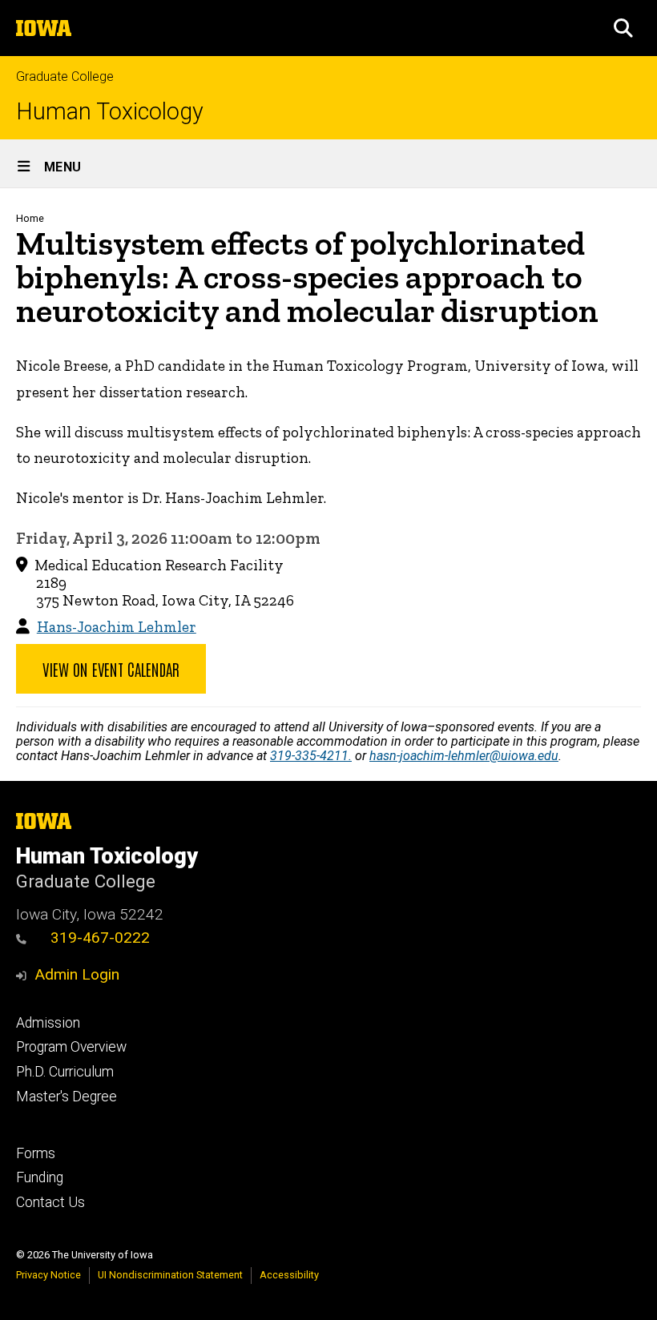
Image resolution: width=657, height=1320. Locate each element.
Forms (35, 1153)
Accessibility (289, 1275)
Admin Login (76, 974)
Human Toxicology (110, 111)
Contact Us (50, 1202)
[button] (623, 28)
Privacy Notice (48, 1275)
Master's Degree (66, 1097)
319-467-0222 (100, 937)
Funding (39, 1177)
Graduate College (65, 76)
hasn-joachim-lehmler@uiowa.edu (463, 755)
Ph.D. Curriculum (65, 1072)
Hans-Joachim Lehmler (116, 627)
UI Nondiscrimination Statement (170, 1275)
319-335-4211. (311, 755)
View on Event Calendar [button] (110, 668)
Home (30, 218)
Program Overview (71, 1047)
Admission (48, 1023)
